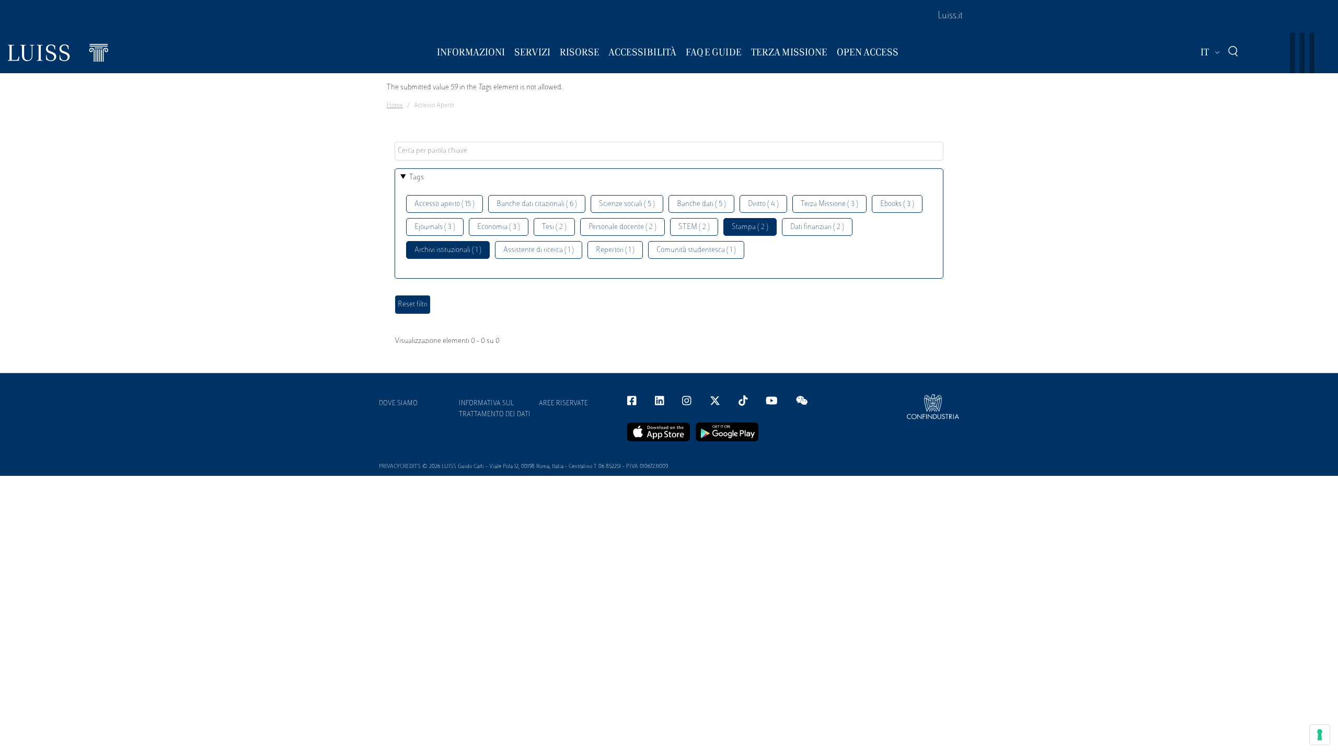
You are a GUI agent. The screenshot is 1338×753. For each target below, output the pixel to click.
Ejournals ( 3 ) (434, 227)
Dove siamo (398, 404)
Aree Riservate (563, 404)
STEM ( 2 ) (694, 227)
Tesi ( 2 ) (554, 227)
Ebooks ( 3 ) (897, 204)
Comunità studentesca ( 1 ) (696, 250)
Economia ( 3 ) (498, 227)
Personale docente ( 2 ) (622, 227)
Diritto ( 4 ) (763, 204)
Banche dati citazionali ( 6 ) (537, 204)
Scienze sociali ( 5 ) (627, 204)
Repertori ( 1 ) (615, 250)
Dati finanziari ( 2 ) (817, 227)
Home (395, 105)
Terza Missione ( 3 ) (829, 204)
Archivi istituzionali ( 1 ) (447, 250)
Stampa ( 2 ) (750, 227)
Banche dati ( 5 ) (701, 204)
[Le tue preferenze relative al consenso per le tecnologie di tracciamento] (1320, 735)
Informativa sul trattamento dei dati (494, 409)
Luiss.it (950, 16)
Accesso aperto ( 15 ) (444, 204)
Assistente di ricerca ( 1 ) (538, 250)
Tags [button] (416, 177)
